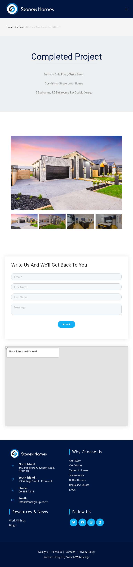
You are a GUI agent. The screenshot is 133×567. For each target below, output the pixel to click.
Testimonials (76, 475)
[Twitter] (73, 522)
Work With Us (17, 520)
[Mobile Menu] (126, 9)
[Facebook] (82, 522)
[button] (14, 168)
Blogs (12, 525)
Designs (43, 551)
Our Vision (75, 465)
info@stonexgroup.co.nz (33, 502)
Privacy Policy (86, 551)
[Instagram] (91, 522)
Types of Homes (78, 470)
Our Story (75, 460)
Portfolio (19, 26)
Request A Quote (79, 485)
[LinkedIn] (100, 522)
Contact (70, 551)
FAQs (72, 489)
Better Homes (77, 480)
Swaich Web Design (78, 557)
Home (10, 26)
